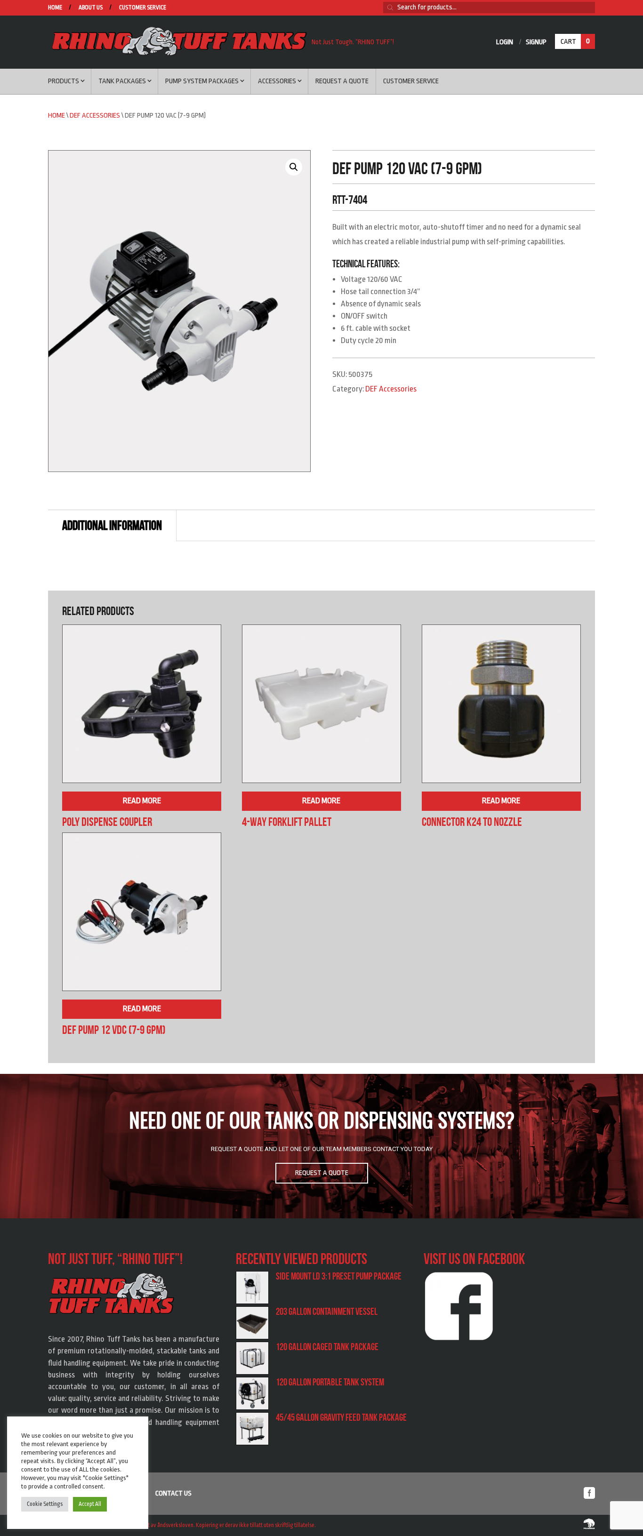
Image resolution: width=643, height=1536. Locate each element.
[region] (321, 1146)
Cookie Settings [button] (45, 1504)
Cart (575, 41)
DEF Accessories (95, 116)
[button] (293, 167)
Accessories (277, 81)
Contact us (173, 1493)
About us (91, 8)
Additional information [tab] (112, 525)
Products (63, 81)
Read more (142, 800)
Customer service (142, 8)
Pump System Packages (202, 81)
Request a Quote (342, 81)
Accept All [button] (90, 1504)
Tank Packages (122, 81)
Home (55, 8)
